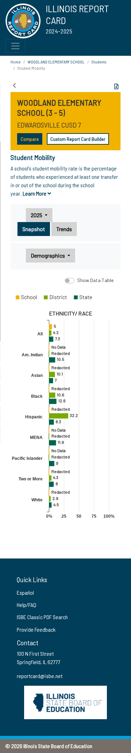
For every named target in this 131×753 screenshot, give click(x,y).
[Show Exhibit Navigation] (14, 85)
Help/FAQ (26, 604)
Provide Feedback (36, 629)
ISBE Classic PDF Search (42, 617)
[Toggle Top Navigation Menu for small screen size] (15, 46)
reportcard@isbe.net (40, 675)
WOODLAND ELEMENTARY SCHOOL (56, 61)
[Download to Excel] (116, 86)
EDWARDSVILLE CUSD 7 (49, 125)
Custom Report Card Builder (77, 139)
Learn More (35, 193)
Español (25, 592)
